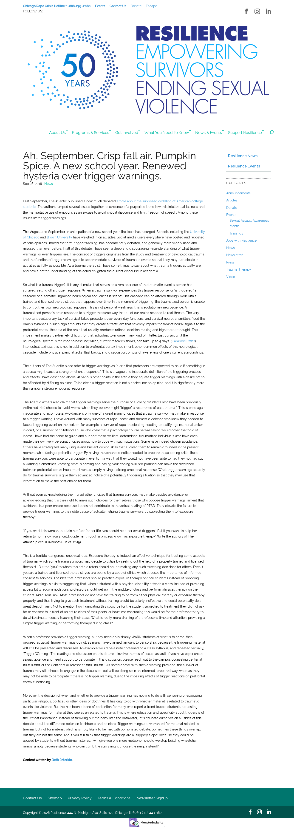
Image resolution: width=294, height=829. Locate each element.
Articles (231, 200)
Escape (151, 6)
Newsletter (234, 255)
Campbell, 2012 (183, 341)
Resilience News (242, 156)
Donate (136, 6)
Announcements (238, 193)
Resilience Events (244, 166)
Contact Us (32, 798)
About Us (57, 132)
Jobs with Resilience (241, 240)
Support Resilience (245, 132)
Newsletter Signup (152, 798)
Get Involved (126, 132)
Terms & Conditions (114, 798)
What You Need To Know (166, 132)
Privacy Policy (80, 798)
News (48, 184)
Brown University (59, 237)
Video (230, 277)
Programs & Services (90, 132)
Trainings (236, 233)
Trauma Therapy (238, 269)
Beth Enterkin (62, 760)
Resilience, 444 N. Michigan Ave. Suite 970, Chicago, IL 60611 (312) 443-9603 (107, 813)
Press (230, 262)
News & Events (208, 132)
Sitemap (55, 798)
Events (231, 215)
